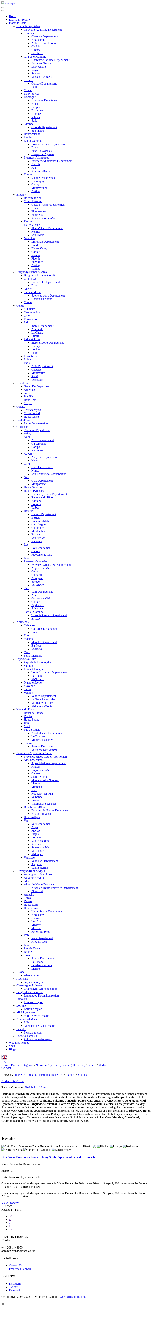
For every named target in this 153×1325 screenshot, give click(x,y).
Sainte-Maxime (40, 840)
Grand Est (22, 383)
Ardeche (29, 894)
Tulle (34, 86)
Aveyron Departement (44, 457)
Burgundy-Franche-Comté (32, 272)
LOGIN (6, 1068)
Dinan (35, 208)
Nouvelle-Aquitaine (28, 26)
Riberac (35, 117)
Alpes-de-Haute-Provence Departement (54, 887)
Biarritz (35, 164)
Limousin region (33, 1002)
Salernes (36, 844)
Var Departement (41, 823)
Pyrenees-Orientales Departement (51, 564)
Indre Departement (42, 325)
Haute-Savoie (32, 908)
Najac (34, 460)
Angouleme (38, 39)
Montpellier (38, 531)
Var (26, 820)
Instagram (15, 1283)
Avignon (36, 864)
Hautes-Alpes (32, 817)
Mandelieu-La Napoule (45, 780)
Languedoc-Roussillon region (41, 995)
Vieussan (36, 541)
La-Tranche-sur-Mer (43, 699)
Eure (26, 635)
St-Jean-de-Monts (41, 706)
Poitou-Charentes (26, 1035)
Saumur (28, 665)
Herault (28, 510)
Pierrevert (37, 891)
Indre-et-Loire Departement (47, 342)
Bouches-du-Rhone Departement (50, 810)
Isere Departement (42, 938)
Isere (26, 934)
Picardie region (33, 1032)
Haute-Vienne (32, 134)
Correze (28, 80)
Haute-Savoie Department (46, 911)
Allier (27, 881)
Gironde (29, 123)
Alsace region (32, 975)
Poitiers (35, 191)
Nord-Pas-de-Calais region (39, 1025)
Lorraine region (33, 1009)
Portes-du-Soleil (40, 931)
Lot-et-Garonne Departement (48, 144)
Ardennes (29, 389)
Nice (34, 790)
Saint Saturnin (39, 867)
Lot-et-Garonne (33, 140)
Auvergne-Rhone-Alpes (30, 871)
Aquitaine (22, 978)
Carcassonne (38, 443)
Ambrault (37, 329)
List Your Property (20, 19)
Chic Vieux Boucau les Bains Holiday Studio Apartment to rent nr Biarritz (48, 1157)
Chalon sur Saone (41, 298)
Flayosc (35, 830)
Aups (34, 827)
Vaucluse (29, 857)
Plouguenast (38, 211)
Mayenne (29, 685)
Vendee (28, 692)
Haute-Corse (31, 416)
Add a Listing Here (12, 1081)
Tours (34, 352)
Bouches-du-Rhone (35, 807)
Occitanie (22, 426)
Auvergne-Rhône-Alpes (38, 874)
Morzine (36, 928)
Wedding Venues (19, 1042)
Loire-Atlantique (33, 669)
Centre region (32, 312)
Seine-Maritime (33, 655)
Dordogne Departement (45, 100)
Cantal (28, 897)
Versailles (37, 379)
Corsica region (32, 410)
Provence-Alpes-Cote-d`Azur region (45, 756)
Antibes (35, 766)
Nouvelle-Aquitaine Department (43, 29)
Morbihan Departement (45, 241)
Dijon (34, 285)
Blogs (12, 1049)
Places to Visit (17, 22)
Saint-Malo (37, 235)
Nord (27, 726)
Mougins (36, 786)
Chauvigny (37, 181)
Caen (34, 632)
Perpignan (37, 578)
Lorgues (36, 837)
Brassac (35, 618)
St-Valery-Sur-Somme (44, 749)
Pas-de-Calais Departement (47, 733)
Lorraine (21, 1005)
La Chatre (37, 332)
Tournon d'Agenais (42, 154)
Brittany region (33, 197)
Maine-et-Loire (33, 682)
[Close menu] (2, 10)
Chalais (35, 46)
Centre (20, 305)
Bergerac (36, 107)
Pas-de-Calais (32, 729)
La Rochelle (38, 66)
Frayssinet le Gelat (42, 554)
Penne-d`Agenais (41, 150)
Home (12, 16)
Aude (27, 436)
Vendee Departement (43, 696)
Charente (29, 33)
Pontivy (35, 265)
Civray (35, 184)
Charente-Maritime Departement (50, 60)
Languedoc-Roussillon (29, 992)
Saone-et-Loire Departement (48, 295)
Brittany (21, 194)
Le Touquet (38, 736)
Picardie (21, 1029)
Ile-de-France (24, 420)
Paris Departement (42, 366)
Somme (28, 743)
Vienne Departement (43, 177)
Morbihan (29, 238)
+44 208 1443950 (12, 1247)
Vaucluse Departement (44, 860)
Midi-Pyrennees (25, 1012)
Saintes (35, 73)
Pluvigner (37, 261)
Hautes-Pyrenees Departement (49, 494)
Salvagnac (37, 608)
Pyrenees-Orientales (35, 561)
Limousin (22, 998)
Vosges (28, 403)
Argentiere (37, 914)
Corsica (20, 406)
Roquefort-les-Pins (42, 793)
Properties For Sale (20, 1268)
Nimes (35, 470)
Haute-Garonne (33, 487)
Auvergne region (34, 877)
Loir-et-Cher (31, 356)
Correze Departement (44, 83)
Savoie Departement (43, 958)
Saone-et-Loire (32, 292)
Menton (35, 783)
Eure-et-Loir (31, 319)
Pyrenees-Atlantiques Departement (51, 160)
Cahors (35, 551)
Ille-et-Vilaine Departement (47, 228)
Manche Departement (44, 642)
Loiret (27, 359)
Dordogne (30, 97)
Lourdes (36, 504)
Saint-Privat (38, 537)
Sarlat (34, 120)
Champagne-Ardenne (29, 985)
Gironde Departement (44, 127)
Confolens (37, 53)
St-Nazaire (37, 679)
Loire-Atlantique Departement (49, 672)
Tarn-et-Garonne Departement (49, 615)
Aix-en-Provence (41, 813)
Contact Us (15, 1265)
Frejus (35, 834)
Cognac (35, 49)
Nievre (28, 288)
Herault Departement (43, 514)
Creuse (28, 90)
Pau (33, 167)
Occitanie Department (37, 430)
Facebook (15, 1290)
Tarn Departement (42, 591)
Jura (26, 722)
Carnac (35, 251)
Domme (36, 113)
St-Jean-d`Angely (41, 76)
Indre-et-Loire (32, 339)
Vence (35, 800)
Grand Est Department (37, 386)
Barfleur (36, 645)
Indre (27, 322)
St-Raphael (37, 850)
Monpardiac (38, 484)
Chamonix (37, 918)
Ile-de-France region (36, 423)
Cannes (35, 773)
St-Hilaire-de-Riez (42, 702)
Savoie (28, 955)
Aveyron (29, 453)
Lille (26, 1022)
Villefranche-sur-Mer (43, 803)
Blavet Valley (39, 248)
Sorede (35, 581)
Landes (28, 137)
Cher (27, 315)
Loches (35, 349)
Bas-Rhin (29, 396)
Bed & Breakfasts (35, 1087)
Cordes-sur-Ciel (40, 598)
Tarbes (35, 507)
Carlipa (35, 447)
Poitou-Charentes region (38, 1039)
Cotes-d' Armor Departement (48, 204)
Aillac (34, 103)
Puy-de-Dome (32, 948)
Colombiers (38, 527)
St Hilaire (29, 309)
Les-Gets (36, 921)
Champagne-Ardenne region (40, 988)
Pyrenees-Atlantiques (36, 157)
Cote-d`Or (30, 278)
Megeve (36, 924)
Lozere (28, 558)
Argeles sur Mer (40, 568)
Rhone (28, 951)
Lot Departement (41, 547)
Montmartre (38, 372)
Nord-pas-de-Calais (27, 1019)
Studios (82, 1074)
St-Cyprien (37, 584)
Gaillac (35, 601)
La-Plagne (37, 961)
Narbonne (37, 450)
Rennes (35, 231)
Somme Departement (43, 746)
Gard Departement (42, 467)
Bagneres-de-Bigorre (43, 497)
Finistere (29, 221)
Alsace (20, 972)
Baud (34, 245)
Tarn (26, 588)
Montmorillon (39, 187)
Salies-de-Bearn (40, 171)
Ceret (34, 571)
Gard (27, 463)
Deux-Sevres (31, 93)
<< (10, 1215)
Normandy (22, 622)
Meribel (35, 968)
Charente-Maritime (35, 56)
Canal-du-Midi (40, 521)
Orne (27, 652)
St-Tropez (37, 854)
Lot (26, 544)
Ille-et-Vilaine (32, 224)
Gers (26, 477)
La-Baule (36, 675)
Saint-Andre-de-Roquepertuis (48, 473)
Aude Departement (42, 440)
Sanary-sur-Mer (40, 847)
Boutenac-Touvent (42, 63)
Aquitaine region (34, 982)
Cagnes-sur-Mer (40, 770)
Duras (34, 147)
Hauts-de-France (26, 709)
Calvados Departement (44, 628)
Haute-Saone (31, 719)
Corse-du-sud (32, 413)
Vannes (35, 268)
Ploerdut (36, 258)
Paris (27, 362)
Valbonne (37, 797)
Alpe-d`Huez (39, 941)
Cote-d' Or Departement (45, 282)
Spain (12, 1046)
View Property (10, 1202)
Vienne (28, 174)
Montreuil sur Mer (42, 739)
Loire (27, 945)
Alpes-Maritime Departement (48, 763)
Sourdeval (37, 648)
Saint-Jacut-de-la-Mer (44, 218)
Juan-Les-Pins (39, 776)
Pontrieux (37, 214)
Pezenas (36, 534)
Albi (34, 595)
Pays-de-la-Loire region (38, 662)
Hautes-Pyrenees (34, 490)
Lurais (35, 335)
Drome (28, 901)
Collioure (36, 574)
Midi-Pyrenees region (36, 1015)
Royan (35, 70)
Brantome (37, 110)
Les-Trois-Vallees (41, 965)
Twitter (13, 1287)
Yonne (28, 302)
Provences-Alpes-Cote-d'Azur (34, 753)
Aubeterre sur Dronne (44, 43)
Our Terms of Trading (73, 1296)
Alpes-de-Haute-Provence (39, 884)
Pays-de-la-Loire (26, 659)
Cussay (35, 346)
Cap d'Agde (38, 524)
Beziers (35, 517)
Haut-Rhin (30, 399)
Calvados (29, 625)
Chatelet (36, 369)
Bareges (36, 500)
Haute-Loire (31, 904)
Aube (27, 393)
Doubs (28, 716)
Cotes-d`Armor (33, 201)
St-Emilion (37, 130)
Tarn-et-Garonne (33, 611)
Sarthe (27, 689)
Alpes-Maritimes (33, 759)
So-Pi (34, 376)
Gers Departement (42, 480)
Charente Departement (44, 36)
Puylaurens (37, 605)
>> (10, 1229)
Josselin (35, 255)
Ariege (28, 433)
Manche (28, 638)
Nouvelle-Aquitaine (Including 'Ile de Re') (38, 1074)
